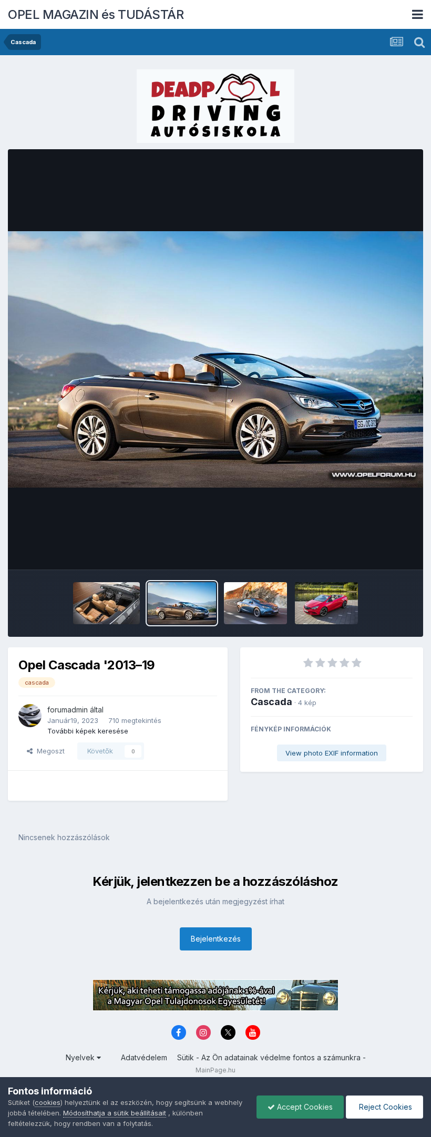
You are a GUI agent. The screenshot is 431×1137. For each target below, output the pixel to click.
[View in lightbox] (215, 359)
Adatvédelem (144, 1057)
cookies (47, 1102)
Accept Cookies (304, 1106)
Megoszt (49, 751)
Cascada (271, 701)
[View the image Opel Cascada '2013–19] (182, 603)
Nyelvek (81, 1057)
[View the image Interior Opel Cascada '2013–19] (106, 603)
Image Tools (379, 550)
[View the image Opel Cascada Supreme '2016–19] (326, 603)
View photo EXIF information (331, 753)
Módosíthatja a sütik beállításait (114, 1113)
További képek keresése (87, 731)
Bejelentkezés (216, 938)
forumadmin (67, 709)
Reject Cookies (384, 1106)
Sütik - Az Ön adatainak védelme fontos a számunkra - (271, 1057)
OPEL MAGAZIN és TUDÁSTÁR (95, 14)
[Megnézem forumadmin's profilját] (30, 715)
